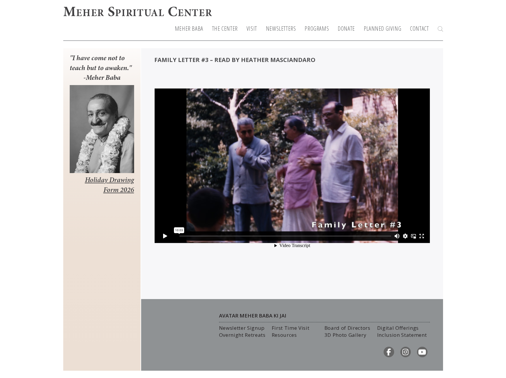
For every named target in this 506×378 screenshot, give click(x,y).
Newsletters (281, 29)
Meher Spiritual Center (137, 13)
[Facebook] (389, 352)
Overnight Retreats (242, 335)
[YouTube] (422, 352)
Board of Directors (347, 328)
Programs (317, 29)
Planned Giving (382, 29)
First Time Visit (291, 328)
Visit (252, 29)
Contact (419, 29)
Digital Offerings (398, 328)
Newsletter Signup (242, 328)
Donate (346, 29)
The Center (225, 29)
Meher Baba (189, 29)
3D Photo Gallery (345, 335)
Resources (284, 335)
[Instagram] (405, 352)
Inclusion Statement (402, 335)
